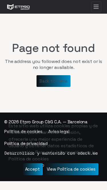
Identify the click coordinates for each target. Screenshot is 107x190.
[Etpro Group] (18, 7)
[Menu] (96, 6)
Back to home (53, 81)
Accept (32, 169)
